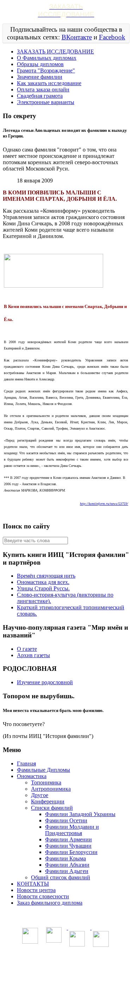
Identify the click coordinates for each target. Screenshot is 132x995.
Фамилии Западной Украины (80, 814)
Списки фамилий (52, 808)
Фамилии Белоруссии (71, 852)
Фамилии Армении (68, 839)
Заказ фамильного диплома (49, 903)
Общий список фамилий (60, 877)
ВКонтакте (77, 37)
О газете (27, 649)
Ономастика (31, 776)
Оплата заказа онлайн (43, 89)
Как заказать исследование (49, 83)
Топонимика (46, 782)
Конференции (47, 801)
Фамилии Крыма (65, 858)
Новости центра (36, 890)
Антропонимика (51, 789)
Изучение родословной (45, 682)
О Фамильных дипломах (46, 58)
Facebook (112, 37)
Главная (26, 763)
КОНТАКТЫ (33, 884)
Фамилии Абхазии (67, 865)
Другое (39, 795)
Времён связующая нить (46, 576)
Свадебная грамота (40, 96)
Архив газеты (33, 655)
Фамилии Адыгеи (66, 871)
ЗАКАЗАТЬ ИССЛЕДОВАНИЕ (55, 51)
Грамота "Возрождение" (46, 70)
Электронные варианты (45, 102)
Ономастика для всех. (43, 582)
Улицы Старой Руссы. (43, 588)
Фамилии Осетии (66, 820)
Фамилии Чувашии (68, 846)
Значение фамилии (39, 77)
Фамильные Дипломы (43, 770)
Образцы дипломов (40, 64)
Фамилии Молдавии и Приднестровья (72, 830)
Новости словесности (43, 896)
